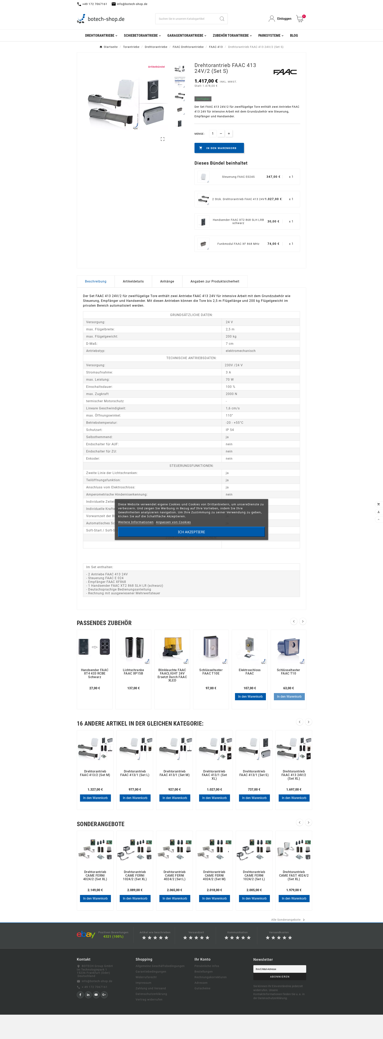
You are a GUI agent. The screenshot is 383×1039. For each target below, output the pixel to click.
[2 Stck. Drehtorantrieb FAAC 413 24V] (203, 199)
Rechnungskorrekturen (210, 977)
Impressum (143, 982)
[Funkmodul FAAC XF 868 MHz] (203, 244)
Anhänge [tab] (167, 281)
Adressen (201, 982)
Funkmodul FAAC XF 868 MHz (238, 243)
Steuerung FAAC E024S (238, 176)
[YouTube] (96, 995)
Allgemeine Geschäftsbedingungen (160, 966)
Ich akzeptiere (191, 531)
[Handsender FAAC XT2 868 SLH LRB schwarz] (203, 221)
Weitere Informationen (136, 522)
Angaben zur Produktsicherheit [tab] (215, 281)
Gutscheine (202, 988)
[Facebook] (80, 995)
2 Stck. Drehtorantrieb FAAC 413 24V (238, 199)
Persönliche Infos (206, 966)
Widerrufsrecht (146, 977)
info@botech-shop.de (97, 981)
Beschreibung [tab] (96, 281)
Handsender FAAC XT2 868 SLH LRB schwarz (238, 221)
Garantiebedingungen (151, 971)
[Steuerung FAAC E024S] (203, 177)
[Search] (222, 19)
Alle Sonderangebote (288, 920)
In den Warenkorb (250, 696)
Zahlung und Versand (151, 988)
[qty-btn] (228, 133)
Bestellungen (203, 971)
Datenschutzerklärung (151, 994)
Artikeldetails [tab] (133, 281)
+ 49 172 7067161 (95, 987)
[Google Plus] (104, 995)
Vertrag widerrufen (149, 999)
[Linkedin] (88, 995)
